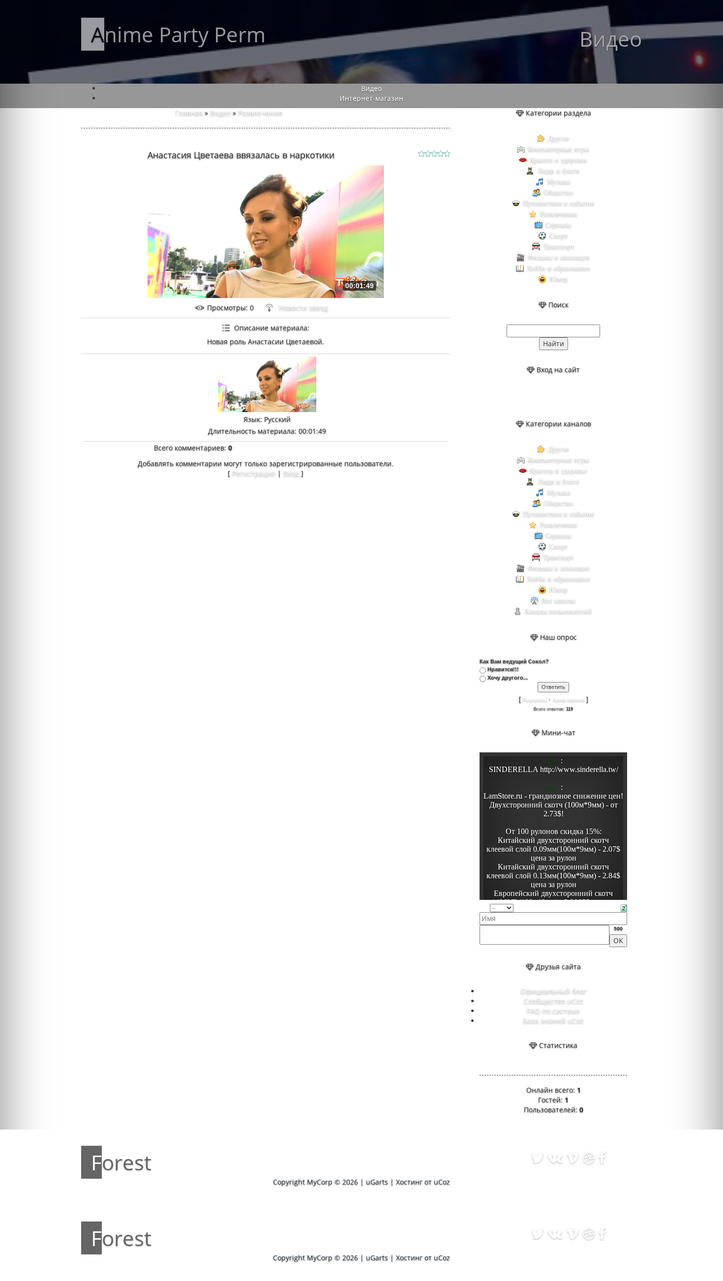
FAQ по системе (553, 1010)
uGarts (377, 1182)
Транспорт (558, 246)
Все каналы (558, 600)
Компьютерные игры (558, 149)
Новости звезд (303, 307)
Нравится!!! (503, 669)
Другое (558, 138)
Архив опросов (568, 700)
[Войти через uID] (528, 396)
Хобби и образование (558, 268)
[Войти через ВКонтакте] (545, 396)
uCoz (442, 1182)
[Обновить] (624, 907)
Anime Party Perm (178, 34)
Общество (558, 192)
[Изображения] (267, 384)
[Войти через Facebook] (561, 396)
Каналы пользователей (558, 611)
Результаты (534, 700)
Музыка (558, 181)
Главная (189, 113)
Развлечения (260, 113)
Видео (220, 113)
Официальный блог (553, 991)
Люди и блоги (558, 171)
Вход (291, 473)
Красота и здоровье (558, 160)
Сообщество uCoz (553, 1001)
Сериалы (558, 225)
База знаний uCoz (553, 1020)
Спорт (558, 235)
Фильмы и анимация (558, 257)
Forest (121, 1162)
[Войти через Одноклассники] (578, 396)
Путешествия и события (558, 203)
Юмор (558, 279)
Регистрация (253, 473)
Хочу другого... (507, 678)
